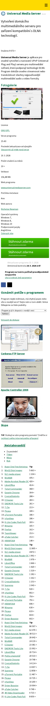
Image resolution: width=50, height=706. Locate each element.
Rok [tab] (8, 460)
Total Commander (13, 488)
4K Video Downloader (15, 692)
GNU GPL (5, 130)
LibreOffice (10, 485)
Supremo (9, 585)
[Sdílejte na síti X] (9, 284)
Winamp (8, 525)
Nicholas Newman (9, 209)
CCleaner (9, 500)
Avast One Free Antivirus (16, 466)
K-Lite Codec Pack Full (15, 522)
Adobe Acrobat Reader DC (17, 481)
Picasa (8, 511)
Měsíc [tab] (9, 457)
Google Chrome (12, 492)
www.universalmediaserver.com (16, 187)
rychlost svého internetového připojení (19, 438)
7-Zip (7, 507)
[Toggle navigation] (46, 5)
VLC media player (13, 474)
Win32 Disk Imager (13, 470)
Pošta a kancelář (12, 655)
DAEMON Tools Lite (14, 503)
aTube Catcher (11, 537)
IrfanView (9, 518)
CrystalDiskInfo (12, 496)
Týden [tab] (9, 454)
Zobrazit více (7, 233)
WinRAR (8, 477)
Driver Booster (11, 618)
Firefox (8, 529)
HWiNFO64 (10, 540)
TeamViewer (10, 533)
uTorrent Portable (13, 514)
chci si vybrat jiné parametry (18, 277)
